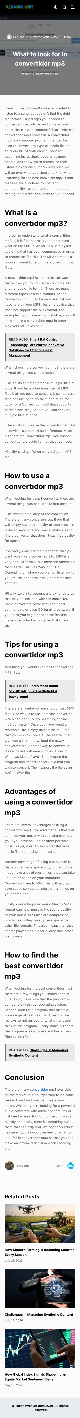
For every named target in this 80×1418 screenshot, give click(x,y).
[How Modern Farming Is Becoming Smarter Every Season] (40, 1223)
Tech (70, 36)
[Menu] (73, 7)
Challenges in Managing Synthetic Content (39, 1314)
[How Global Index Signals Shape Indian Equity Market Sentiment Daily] (40, 1348)
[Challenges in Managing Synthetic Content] (40, 1288)
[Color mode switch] (55, 7)
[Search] (64, 7)
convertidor (39, 1089)
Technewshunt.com (30, 1406)
